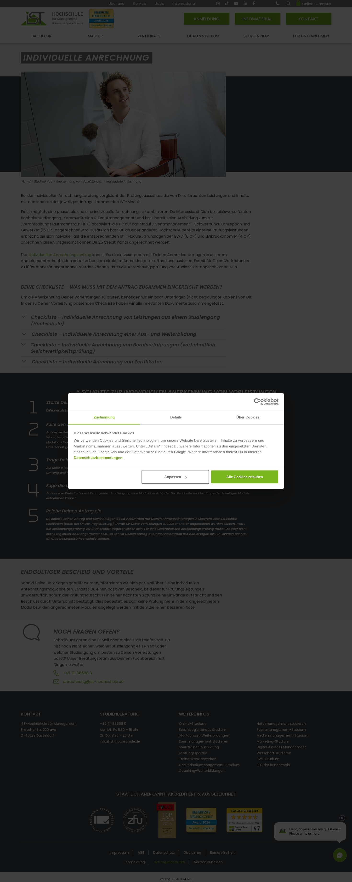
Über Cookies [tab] (247, 417)
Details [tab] (176, 417)
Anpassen (172, 477)
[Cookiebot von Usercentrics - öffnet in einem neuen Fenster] (257, 401)
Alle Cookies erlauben (244, 477)
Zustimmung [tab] (104, 417)
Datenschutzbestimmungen (98, 458)
